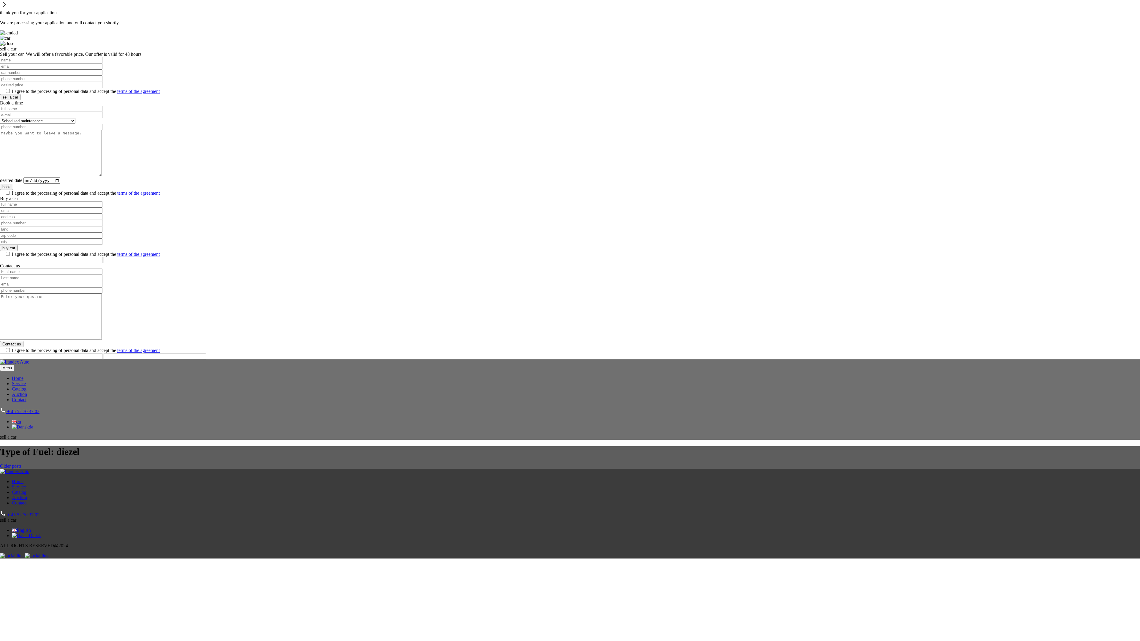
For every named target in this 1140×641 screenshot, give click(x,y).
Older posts (10, 466)
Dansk (35, 535)
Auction (19, 394)
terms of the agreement (138, 91)
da (31, 426)
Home (17, 378)
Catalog (19, 388)
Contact (19, 399)
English (24, 530)
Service (19, 383)
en (19, 421)
